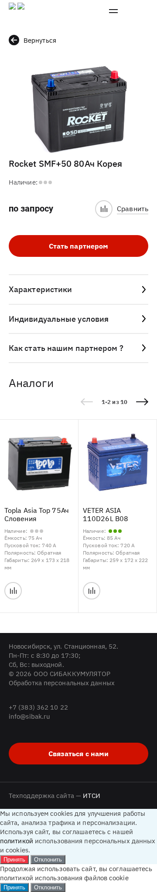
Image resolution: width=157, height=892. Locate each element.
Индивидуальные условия (59, 319)
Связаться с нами (78, 753)
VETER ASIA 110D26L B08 (105, 514)
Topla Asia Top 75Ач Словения (36, 514)
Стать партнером (79, 246)
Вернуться (40, 40)
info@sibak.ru (29, 716)
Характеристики (40, 289)
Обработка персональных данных (62, 683)
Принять (14, 859)
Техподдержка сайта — (55, 795)
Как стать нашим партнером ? (66, 348)
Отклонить (48, 859)
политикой (16, 841)
